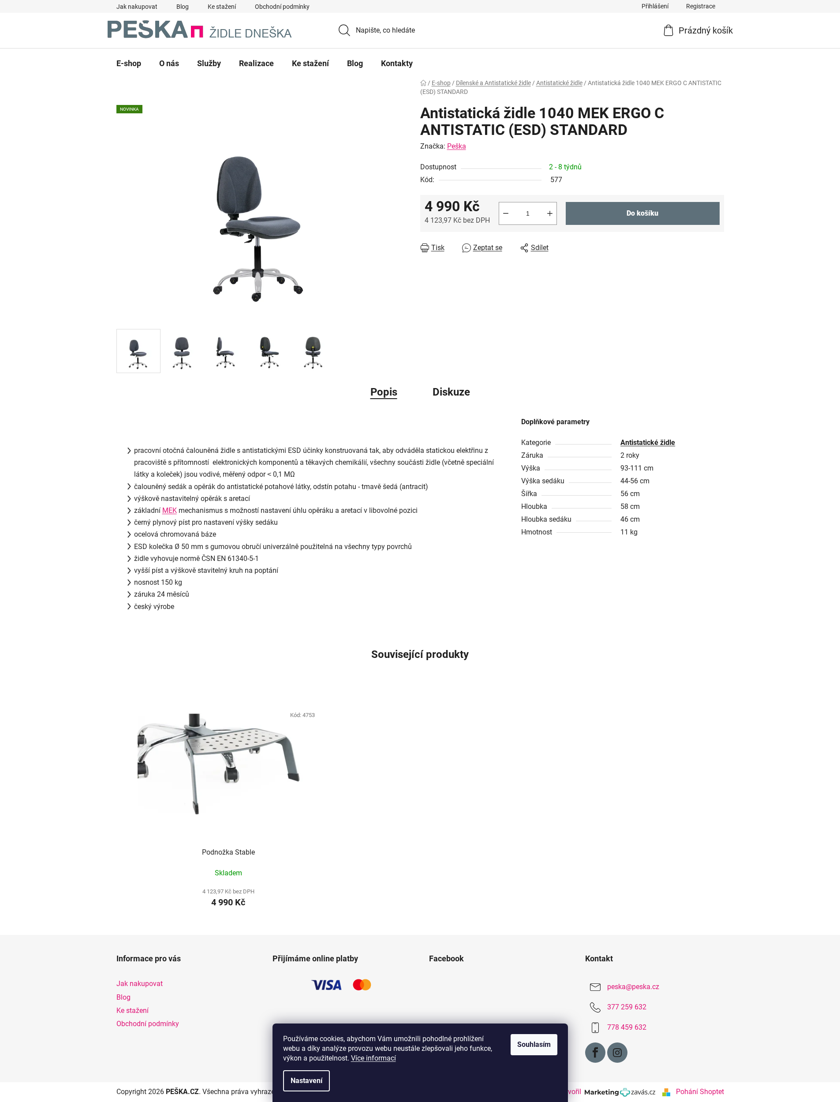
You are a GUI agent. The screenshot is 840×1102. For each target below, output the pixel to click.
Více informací (373, 1058)
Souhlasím (534, 1044)
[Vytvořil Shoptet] (666, 1092)
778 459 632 (626, 1028)
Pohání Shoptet (700, 1091)
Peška (456, 146)
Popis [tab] (383, 392)
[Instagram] (617, 1052)
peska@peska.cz (633, 987)
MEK (169, 510)
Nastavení (306, 1080)
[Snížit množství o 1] (505, 213)
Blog (182, 6)
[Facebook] (595, 1052)
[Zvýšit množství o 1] (549, 213)
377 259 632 (626, 1007)
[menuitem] (129, 63)
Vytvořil (571, 1091)
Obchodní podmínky (282, 6)
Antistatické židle (647, 442)
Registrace (700, 6)
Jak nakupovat (136, 6)
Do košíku (642, 213)
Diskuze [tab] (451, 392)
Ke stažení (222, 6)
